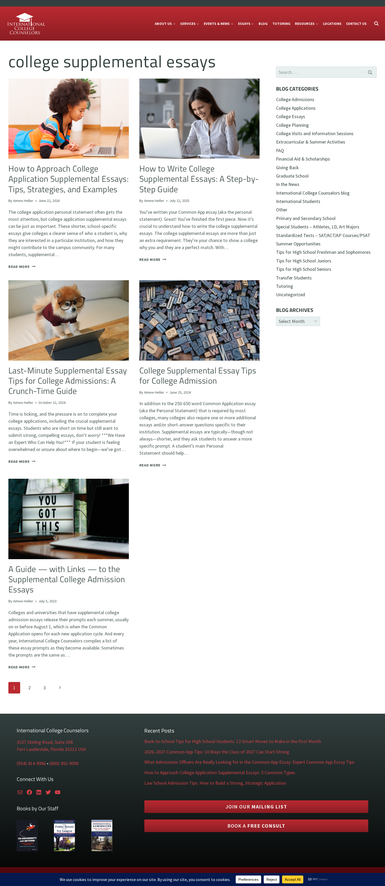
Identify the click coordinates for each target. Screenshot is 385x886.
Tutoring (281, 23)
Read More (21, 266)
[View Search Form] (376, 23)
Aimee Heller (23, 200)
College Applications (296, 108)
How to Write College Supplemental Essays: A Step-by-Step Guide (199, 178)
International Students (298, 201)
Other (281, 210)
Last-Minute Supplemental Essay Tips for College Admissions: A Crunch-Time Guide (67, 380)
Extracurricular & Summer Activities (310, 142)
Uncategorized (290, 294)
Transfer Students (294, 278)
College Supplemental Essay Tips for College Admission (197, 375)
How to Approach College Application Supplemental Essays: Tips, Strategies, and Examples (68, 178)
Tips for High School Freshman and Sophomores (323, 252)
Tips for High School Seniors (303, 269)
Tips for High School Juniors (303, 261)
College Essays (290, 116)
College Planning (292, 125)
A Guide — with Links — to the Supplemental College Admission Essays (66, 579)
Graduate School (292, 176)
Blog (263, 23)
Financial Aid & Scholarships (303, 159)
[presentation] (68, 119)
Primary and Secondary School (306, 218)
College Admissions (295, 99)
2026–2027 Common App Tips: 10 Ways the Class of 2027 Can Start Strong (216, 752)
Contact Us (356, 23)
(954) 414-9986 (31, 763)
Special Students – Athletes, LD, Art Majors (317, 227)
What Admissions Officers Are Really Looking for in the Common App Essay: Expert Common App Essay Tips (249, 762)
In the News (287, 184)
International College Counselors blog (313, 193)
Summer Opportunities (298, 244)
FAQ (280, 150)
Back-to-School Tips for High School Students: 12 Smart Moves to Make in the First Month (232, 741)
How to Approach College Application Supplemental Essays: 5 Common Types (219, 772)
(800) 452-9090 (64, 763)
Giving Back (287, 167)
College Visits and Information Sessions (315, 133)
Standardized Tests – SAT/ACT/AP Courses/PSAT (323, 235)
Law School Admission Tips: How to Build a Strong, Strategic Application (215, 783)
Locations (332, 23)
